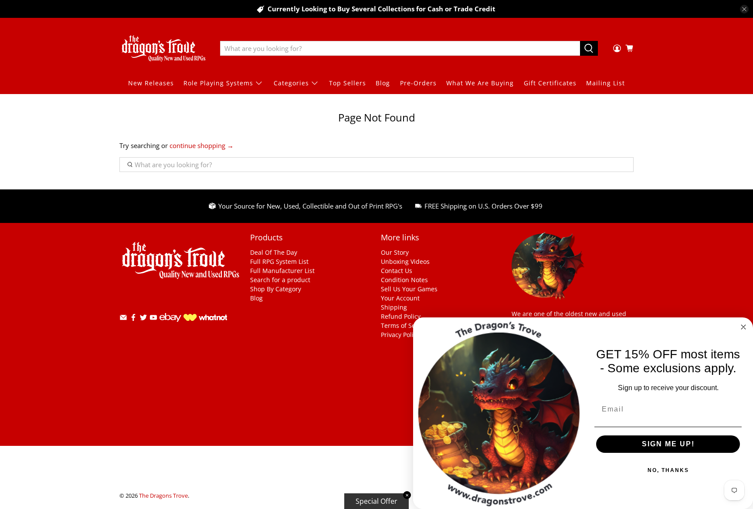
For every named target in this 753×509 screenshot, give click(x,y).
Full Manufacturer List (282, 270)
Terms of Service (405, 325)
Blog (383, 83)
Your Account (400, 298)
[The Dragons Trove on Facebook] (133, 319)
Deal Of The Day (273, 252)
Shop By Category (275, 289)
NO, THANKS (668, 470)
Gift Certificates (550, 83)
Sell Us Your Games (409, 289)
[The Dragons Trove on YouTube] (153, 319)
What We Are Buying (480, 83)
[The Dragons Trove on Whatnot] (205, 318)
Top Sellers (347, 83)
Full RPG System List (279, 261)
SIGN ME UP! (668, 444)
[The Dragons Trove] (163, 48)
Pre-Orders (418, 83)
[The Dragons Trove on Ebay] (170, 326)
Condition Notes (404, 280)
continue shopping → (202, 145)
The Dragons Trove (163, 495)
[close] (744, 9)
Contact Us (396, 270)
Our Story (395, 252)
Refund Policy (401, 316)
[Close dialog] (743, 327)
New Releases (151, 83)
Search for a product (280, 280)
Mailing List (605, 83)
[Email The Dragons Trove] (123, 319)
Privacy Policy (400, 334)
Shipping (394, 307)
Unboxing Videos (405, 261)
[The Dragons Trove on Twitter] (143, 319)
